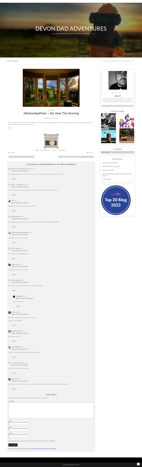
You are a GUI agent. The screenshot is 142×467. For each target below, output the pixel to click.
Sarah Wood (15, 264)
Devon (54, 150)
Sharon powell (16, 331)
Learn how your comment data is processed (43, 448)
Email (10, 427)
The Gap (77, 464)
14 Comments (91, 152)
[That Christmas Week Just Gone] (126, 135)
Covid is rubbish (106, 179)
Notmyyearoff (16, 280)
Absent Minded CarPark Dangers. (111, 166)
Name (10, 421)
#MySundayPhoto (45, 150)
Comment (11, 401)
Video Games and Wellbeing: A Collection (117, 61)
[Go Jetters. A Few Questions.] (126, 120)
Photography (51, 110)
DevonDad (13, 152)
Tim (12, 200)
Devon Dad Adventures (13, 61)
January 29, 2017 (54, 118)
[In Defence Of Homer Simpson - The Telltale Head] (108, 135)
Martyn (13, 378)
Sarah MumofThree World (19, 232)
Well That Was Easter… (108, 170)
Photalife (14, 312)
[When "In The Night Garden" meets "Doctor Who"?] (108, 120)
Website (10, 433)
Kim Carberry (15, 347)
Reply (14, 179)
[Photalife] (51, 141)
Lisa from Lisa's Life (17, 363)
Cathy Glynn (15, 248)
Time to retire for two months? (110, 162)
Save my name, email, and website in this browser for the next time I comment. (31, 441)
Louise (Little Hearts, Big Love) (21, 168)
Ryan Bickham (15, 216)
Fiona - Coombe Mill (18, 184)
